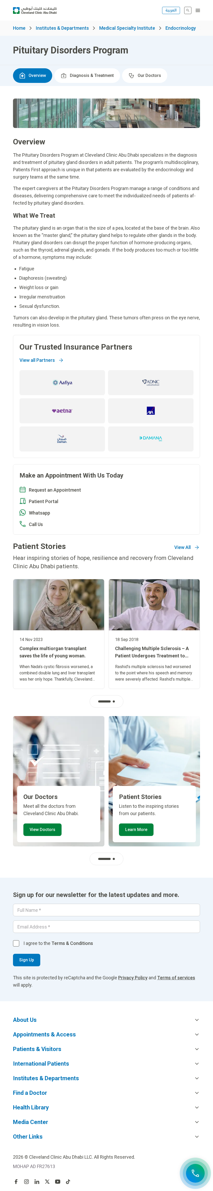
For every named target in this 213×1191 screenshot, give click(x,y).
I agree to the (58, 943)
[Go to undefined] (16, 1181)
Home (19, 28)
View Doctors (42, 829)
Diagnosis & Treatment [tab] (92, 75)
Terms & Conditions (72, 943)
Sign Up (26, 959)
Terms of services (176, 977)
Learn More (136, 829)
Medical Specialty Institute (127, 28)
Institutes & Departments (62, 28)
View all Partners (37, 360)
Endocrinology (180, 28)
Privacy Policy (133, 977)
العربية (171, 10)
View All (182, 547)
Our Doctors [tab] (149, 75)
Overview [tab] (37, 75)
